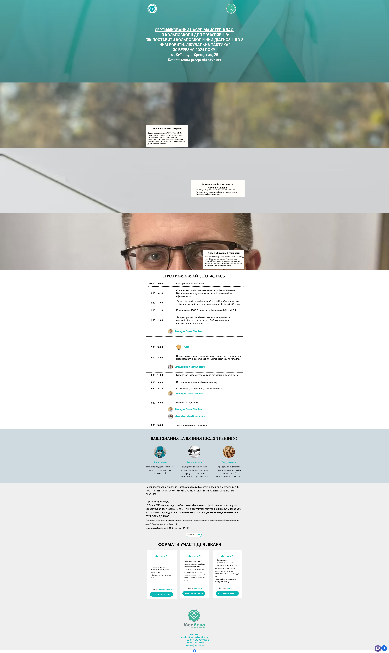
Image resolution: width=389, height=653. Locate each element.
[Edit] (384, 648)
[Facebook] (194, 651)
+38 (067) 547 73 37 (194, 640)
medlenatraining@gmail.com (194, 637)
